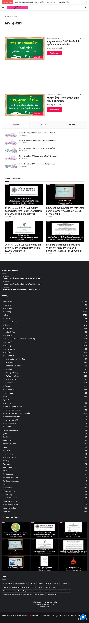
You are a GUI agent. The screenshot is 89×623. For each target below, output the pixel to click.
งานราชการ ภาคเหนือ (12, 417)
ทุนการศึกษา (9, 308)
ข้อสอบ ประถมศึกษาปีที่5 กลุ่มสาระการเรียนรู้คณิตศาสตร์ (37, 141)
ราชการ (34, 587)
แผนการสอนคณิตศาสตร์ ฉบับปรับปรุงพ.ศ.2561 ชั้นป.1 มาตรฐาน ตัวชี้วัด (23, 594)
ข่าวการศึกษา (53, 38)
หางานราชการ (75, 615)
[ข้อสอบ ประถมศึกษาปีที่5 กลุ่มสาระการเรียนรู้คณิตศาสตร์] (11, 143)
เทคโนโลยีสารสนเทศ (9, 498)
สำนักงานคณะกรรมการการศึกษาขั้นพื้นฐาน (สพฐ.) (17, 591)
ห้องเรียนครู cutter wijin (11, 477)
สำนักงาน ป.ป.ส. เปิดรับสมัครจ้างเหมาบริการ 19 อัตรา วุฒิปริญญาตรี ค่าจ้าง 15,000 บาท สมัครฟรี (23, 247)
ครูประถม (6, 315)
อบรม (5, 484)
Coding (7, 318)
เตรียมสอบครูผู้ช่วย (9, 491)
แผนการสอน (9, 393)
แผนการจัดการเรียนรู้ (9, 508)
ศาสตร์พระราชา (8, 440)
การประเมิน (10, 362)
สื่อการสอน (6, 464)
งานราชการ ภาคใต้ (11, 420)
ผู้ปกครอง (6, 433)
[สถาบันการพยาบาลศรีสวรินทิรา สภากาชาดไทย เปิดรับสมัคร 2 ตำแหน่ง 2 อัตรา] (73, 530)
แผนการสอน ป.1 (51, 594)
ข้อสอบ (7, 325)
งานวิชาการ (7, 427)
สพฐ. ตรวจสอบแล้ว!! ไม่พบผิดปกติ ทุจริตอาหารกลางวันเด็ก (63, 43)
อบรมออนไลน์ (38, 591)
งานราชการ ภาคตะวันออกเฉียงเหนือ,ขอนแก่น (16, 587)
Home (8, 16)
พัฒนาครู (8, 345)
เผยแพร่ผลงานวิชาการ (10, 501)
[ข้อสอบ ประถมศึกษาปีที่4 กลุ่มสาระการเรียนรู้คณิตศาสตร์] (11, 158)
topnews (8, 305)
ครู (53, 615)
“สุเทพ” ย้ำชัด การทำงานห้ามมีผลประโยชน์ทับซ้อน (63, 99)
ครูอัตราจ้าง (9, 454)
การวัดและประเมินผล (13, 366)
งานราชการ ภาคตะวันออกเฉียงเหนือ (17, 413)
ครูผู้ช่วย (7, 450)
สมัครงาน (47, 587)
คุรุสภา (56, 583)
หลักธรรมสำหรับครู (9, 467)
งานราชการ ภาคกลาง (12, 410)
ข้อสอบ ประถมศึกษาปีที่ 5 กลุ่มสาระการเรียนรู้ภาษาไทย (37, 164)
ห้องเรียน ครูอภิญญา (9, 474)
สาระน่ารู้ (8, 312)
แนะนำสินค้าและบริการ (10, 505)
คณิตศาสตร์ (9, 329)
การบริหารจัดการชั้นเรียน (13, 322)
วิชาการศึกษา (9, 356)
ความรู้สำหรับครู (12, 373)
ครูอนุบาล (6, 400)
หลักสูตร (5, 471)
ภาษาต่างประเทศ (10, 349)
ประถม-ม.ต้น (9, 335)
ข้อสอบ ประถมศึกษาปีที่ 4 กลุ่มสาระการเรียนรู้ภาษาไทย (37, 148)
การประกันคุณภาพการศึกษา (16, 359)
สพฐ (40, 587)
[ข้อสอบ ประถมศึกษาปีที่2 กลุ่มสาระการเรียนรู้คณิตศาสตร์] (11, 135)
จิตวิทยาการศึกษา (12, 376)
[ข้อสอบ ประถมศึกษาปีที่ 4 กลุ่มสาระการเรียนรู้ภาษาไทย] (11, 150)
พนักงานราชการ (10, 457)
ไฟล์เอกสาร (6, 511)
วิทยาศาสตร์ (9, 383)
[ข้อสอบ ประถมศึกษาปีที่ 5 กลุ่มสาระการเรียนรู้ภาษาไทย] (11, 166)
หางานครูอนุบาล (10, 423)
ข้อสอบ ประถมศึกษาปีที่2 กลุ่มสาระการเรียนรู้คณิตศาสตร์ (37, 133)
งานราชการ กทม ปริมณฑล (14, 406)
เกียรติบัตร (8, 488)
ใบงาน (7, 396)
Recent (43, 125)
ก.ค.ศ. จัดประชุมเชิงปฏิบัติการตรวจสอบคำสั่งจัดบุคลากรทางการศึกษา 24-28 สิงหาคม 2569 (65, 211)
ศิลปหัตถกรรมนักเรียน (10, 444)
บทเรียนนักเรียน (10, 332)
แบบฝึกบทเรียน (10, 389)
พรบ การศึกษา (9, 342)
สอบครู (5, 447)
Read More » (54, 53)
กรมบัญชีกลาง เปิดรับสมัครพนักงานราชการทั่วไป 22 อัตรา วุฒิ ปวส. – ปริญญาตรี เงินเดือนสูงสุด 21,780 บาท (47, 2)
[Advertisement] (44, 75)
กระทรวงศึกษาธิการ (21, 583)
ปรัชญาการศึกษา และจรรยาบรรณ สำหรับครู (20, 339)
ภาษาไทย (8, 352)
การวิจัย (9, 369)
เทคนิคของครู (7, 494)
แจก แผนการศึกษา (50, 591)
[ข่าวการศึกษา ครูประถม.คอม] (17, 7)
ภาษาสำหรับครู (11, 379)
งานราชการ (7, 403)
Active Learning (7, 583)
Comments (72, 125)
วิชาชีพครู (6, 437)
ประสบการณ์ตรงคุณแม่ (10, 430)
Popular (16, 125)
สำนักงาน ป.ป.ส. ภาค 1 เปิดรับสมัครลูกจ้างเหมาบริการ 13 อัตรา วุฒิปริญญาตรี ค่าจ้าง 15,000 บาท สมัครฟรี (23, 211)
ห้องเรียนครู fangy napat (11, 481)
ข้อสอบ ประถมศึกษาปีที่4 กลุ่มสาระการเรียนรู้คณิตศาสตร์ (38, 156)
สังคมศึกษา (8, 386)
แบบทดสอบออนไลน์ (64, 591)
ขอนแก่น (32, 583)
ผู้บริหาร (58, 615)
